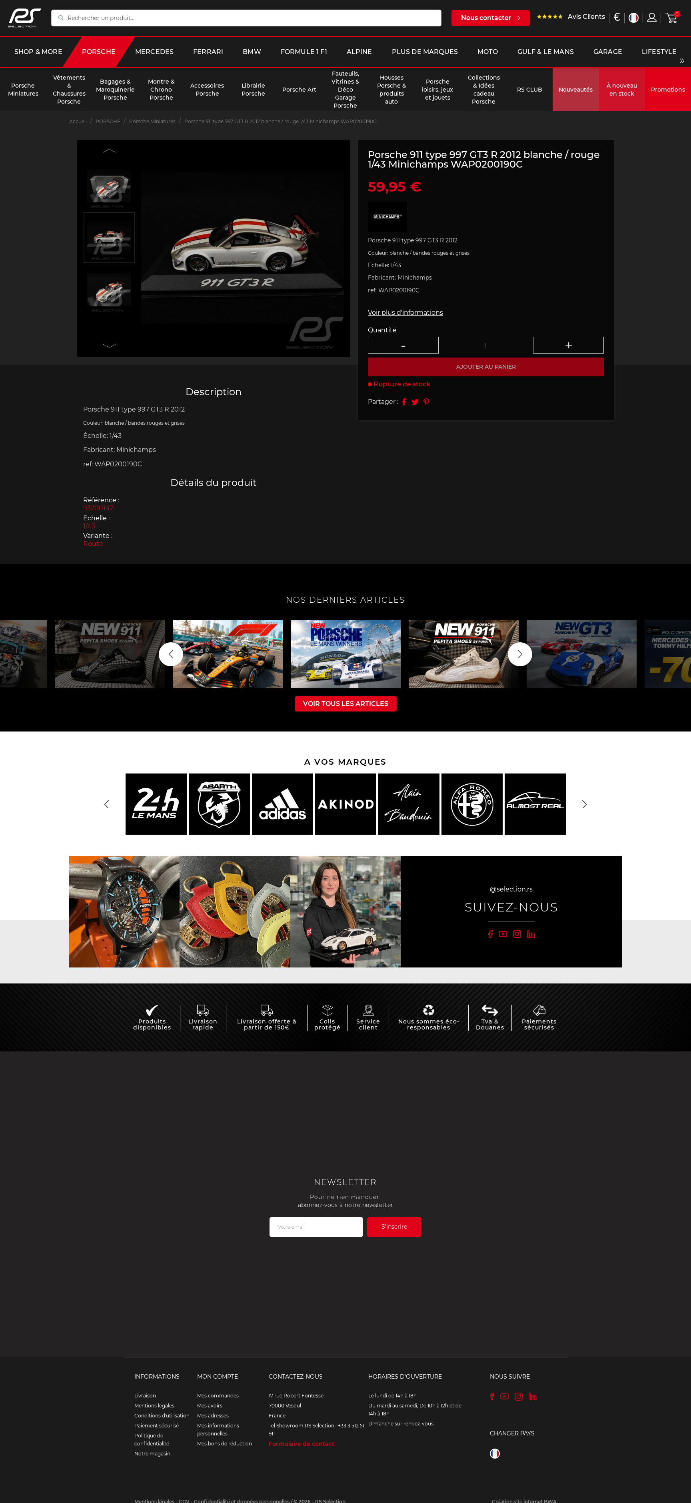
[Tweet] (415, 402)
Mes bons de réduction (224, 1444)
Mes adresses (213, 1416)
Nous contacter (486, 18)
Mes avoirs (209, 1406)
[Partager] (403, 402)
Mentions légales (154, 1406)
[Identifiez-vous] (652, 17)
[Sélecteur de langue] (634, 18)
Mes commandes (218, 1396)
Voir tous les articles (345, 704)
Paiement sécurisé (156, 1426)
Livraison (145, 1396)
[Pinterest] (426, 402)
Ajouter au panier (486, 367)
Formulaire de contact (301, 1443)
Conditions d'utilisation (162, 1416)
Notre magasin (152, 1454)
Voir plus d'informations (405, 312)
